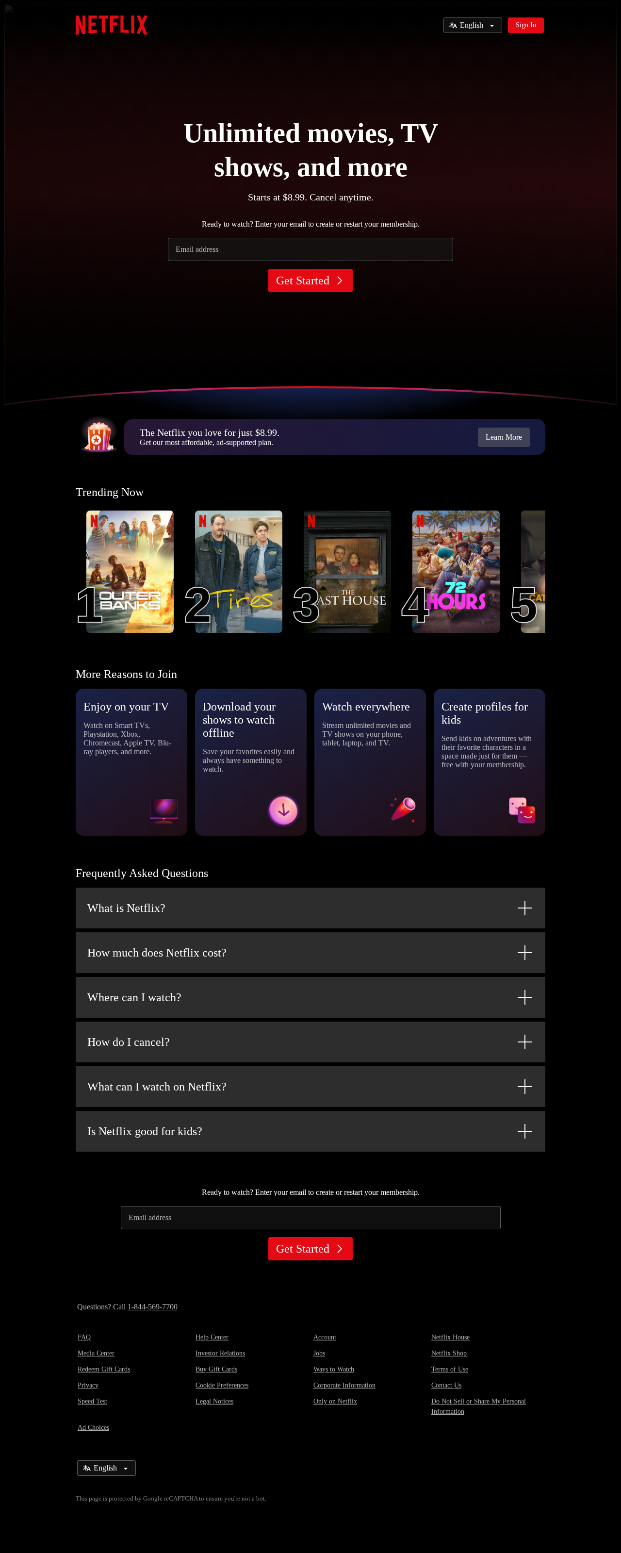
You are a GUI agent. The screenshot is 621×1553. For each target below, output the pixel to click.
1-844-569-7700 (153, 1307)
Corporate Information (344, 1385)
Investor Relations (220, 1353)
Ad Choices (93, 1427)
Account (324, 1337)
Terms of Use (449, 1369)
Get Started (302, 280)
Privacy (88, 1385)
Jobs (319, 1353)
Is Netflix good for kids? (144, 1131)
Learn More (504, 437)
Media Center (96, 1353)
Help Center (212, 1337)
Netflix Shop (449, 1353)
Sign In (526, 25)
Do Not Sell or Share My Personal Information (478, 1406)
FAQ (84, 1337)
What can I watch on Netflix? (157, 1086)
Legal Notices (214, 1401)
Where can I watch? (134, 997)
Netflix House (450, 1337)
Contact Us (446, 1385)
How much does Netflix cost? (157, 952)
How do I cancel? (128, 1042)
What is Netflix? (126, 908)
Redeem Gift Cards (104, 1369)
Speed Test (92, 1401)
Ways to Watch (333, 1369)
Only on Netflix (335, 1401)
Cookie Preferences (222, 1385)
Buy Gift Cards (216, 1369)
